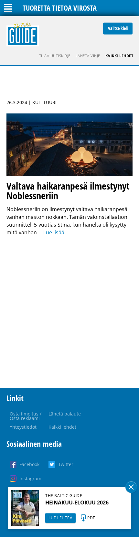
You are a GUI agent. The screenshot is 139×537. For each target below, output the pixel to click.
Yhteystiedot (23, 427)
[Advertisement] (69, 312)
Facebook (29, 464)
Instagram (30, 478)
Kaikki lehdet (119, 55)
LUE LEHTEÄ (60, 518)
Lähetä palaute (64, 414)
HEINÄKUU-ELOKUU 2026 (77, 502)
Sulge (131, 487)
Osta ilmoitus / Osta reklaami (25, 416)
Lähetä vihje (88, 55)
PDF (91, 518)
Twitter (65, 464)
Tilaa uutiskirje (54, 55)
